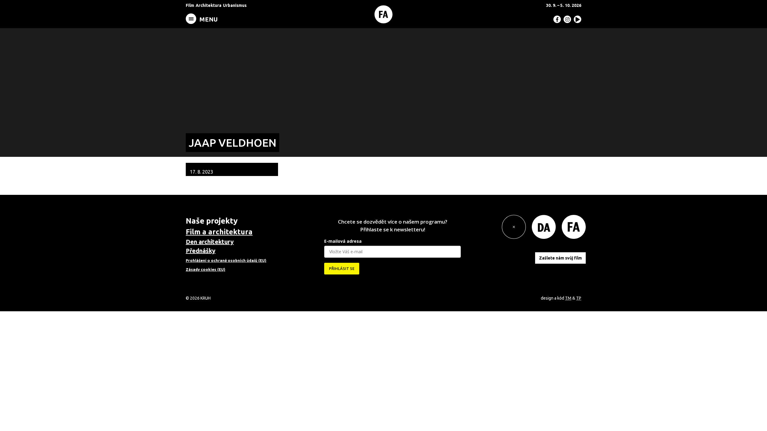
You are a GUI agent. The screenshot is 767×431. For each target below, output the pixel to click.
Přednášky (200, 250)
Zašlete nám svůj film (560, 258)
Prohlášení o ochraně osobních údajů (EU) (226, 260)
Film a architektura (219, 232)
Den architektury (210, 241)
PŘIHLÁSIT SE (341, 268)
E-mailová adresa (343, 241)
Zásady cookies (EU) (205, 269)
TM (568, 298)
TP (578, 298)
